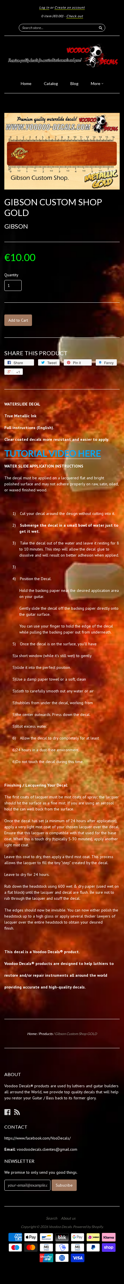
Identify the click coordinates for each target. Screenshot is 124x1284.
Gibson (16, 226)
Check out (74, 16)
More (96, 83)
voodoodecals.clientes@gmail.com (47, 1149)
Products (45, 1034)
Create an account (70, 7)
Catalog (51, 83)
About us (68, 1218)
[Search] (100, 27)
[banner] (62, 57)
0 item (52, 16)
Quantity (11, 275)
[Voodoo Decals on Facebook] (7, 1112)
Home (26, 83)
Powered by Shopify (88, 1227)
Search (51, 1218)
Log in (44, 7)
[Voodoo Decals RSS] (17, 1112)
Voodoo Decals (60, 1227)
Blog (74, 83)
